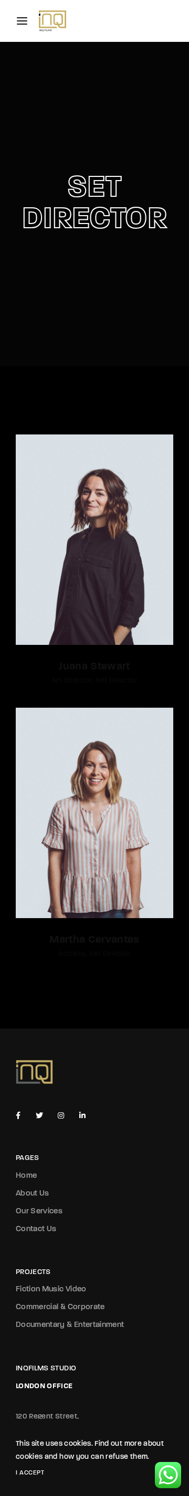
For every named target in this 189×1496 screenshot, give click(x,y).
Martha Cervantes (94, 940)
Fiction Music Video (51, 1289)
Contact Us (36, 1229)
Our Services (39, 1211)
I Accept (30, 1473)
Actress (71, 954)
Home (26, 1176)
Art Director (71, 681)
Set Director (117, 681)
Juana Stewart (94, 667)
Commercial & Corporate (60, 1307)
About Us (32, 1194)
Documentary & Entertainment (70, 1325)
